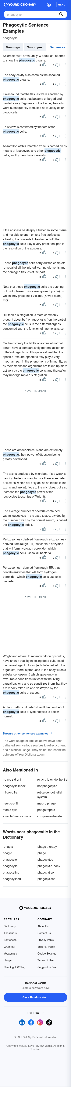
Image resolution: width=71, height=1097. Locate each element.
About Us (42, 926)
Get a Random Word (35, 997)
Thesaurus (10, 933)
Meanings (13, 47)
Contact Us (44, 933)
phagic (7, 853)
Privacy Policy (45, 940)
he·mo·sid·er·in (13, 779)
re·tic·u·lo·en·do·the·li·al (52, 779)
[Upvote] (44, 65)
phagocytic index (14, 786)
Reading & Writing (14, 967)
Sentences (57, 47)
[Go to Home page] (20, 4)
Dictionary (10, 926)
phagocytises (46, 879)
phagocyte (10, 859)
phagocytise (45, 872)
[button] (49, 5)
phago (41, 853)
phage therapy (47, 846)
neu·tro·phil (10, 803)
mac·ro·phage (46, 803)
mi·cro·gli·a (10, 792)
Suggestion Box (46, 967)
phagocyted (45, 859)
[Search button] (61, 14)
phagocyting (11, 872)
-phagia (8, 846)
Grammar (9, 946)
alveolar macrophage (17, 816)
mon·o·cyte (10, 810)
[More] (66, 65)
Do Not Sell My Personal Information (35, 1037)
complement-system (50, 816)
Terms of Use (45, 960)
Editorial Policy (46, 946)
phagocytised (12, 879)
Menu (62, 4)
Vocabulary (10, 953)
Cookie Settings (46, 953)
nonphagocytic (47, 786)
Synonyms (35, 47)
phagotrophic (46, 810)
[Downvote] (57, 65)
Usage (8, 960)
